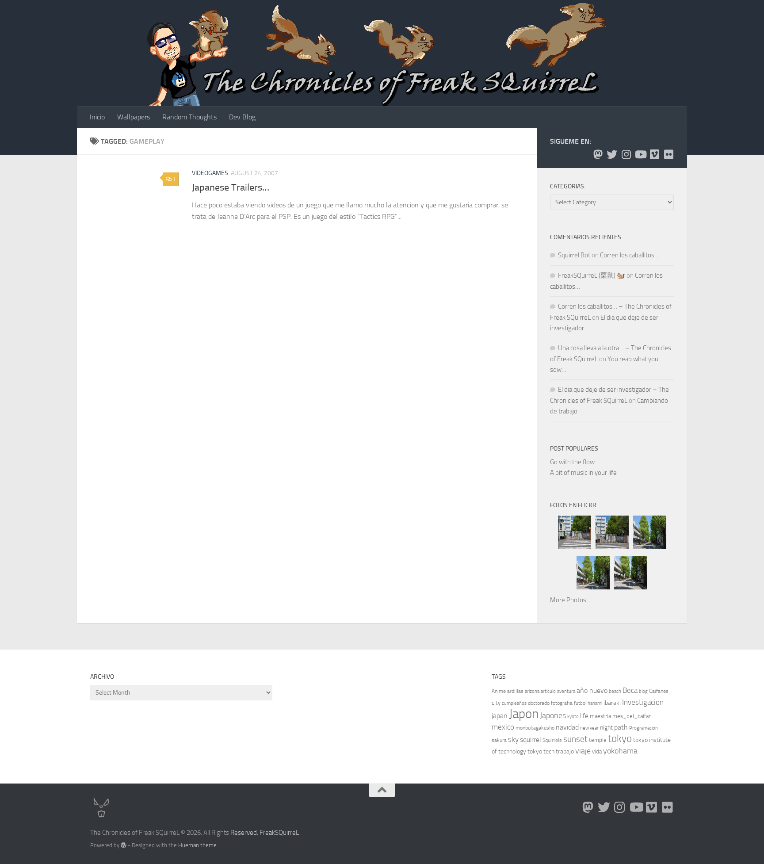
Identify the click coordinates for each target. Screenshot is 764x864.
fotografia (562, 703)
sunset (575, 739)
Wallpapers (133, 117)
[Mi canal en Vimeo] (654, 154)
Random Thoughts (189, 117)
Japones (553, 715)
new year (589, 728)
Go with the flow (572, 462)
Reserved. (244, 833)
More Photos (568, 600)
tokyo (620, 739)
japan (500, 715)
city (496, 703)
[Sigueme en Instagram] (626, 154)
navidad (567, 727)
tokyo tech (540, 751)
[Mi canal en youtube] (640, 154)
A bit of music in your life (583, 473)
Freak (267, 833)
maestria (600, 716)
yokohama (620, 751)
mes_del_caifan (632, 716)
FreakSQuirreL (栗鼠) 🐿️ (591, 275)
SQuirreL (287, 833)
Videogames (210, 173)
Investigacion (643, 702)
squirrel (530, 739)
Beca (630, 690)
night (606, 727)
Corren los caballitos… (629, 255)
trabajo (565, 751)
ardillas (515, 691)
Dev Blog (242, 117)
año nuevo (592, 690)
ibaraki (612, 703)
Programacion (643, 728)
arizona (532, 691)
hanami (595, 703)
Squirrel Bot (574, 255)
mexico (503, 727)
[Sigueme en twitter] (612, 154)
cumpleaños (514, 703)
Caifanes (658, 691)
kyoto (573, 716)
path (621, 727)
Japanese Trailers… (230, 187)
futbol (580, 703)
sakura (499, 740)
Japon (524, 714)
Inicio (97, 117)
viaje (583, 751)
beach (615, 691)
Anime (499, 691)
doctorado (539, 703)
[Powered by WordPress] (123, 845)
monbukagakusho (535, 728)
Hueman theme (197, 845)
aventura (566, 691)
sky (513, 739)
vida (597, 751)
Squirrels (552, 740)
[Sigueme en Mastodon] (597, 154)
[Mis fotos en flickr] (668, 154)
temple (598, 740)
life (584, 716)
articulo (548, 691)
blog (643, 691)
